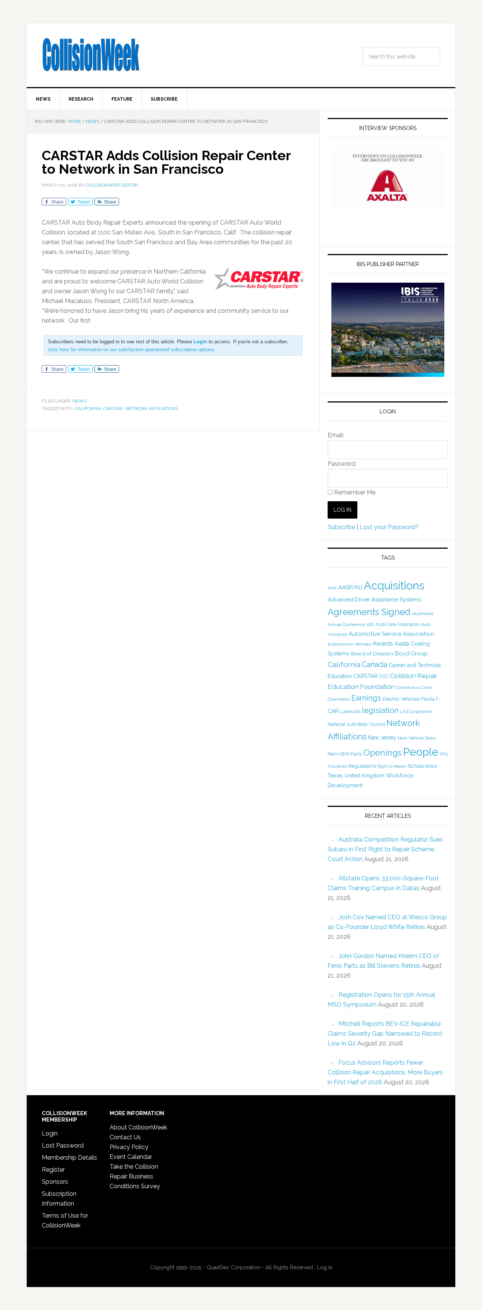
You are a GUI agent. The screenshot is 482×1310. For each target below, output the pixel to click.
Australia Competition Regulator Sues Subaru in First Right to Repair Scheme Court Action (385, 849)
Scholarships (422, 766)
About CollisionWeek (138, 1127)
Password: (342, 463)
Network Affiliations (151, 408)
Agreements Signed (369, 611)
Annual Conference (346, 624)
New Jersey (382, 738)
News (79, 401)
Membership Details (69, 1157)
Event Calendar (131, 1156)
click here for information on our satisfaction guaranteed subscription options (131, 349)
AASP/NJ (350, 587)
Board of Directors (372, 653)
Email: (336, 435)
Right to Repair (391, 766)
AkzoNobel (422, 613)
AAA (332, 588)
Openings (382, 753)
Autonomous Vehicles (349, 644)
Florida (428, 699)
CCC (383, 676)
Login (50, 1133)
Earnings (366, 697)
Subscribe (341, 527)
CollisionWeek (91, 55)
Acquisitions (394, 585)
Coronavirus (407, 687)
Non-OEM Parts (345, 754)
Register (53, 1169)
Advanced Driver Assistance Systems (374, 599)
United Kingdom (364, 776)
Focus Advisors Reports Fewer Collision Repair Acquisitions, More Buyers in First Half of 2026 (385, 1072)
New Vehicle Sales (417, 738)
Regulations (362, 766)
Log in (325, 1267)
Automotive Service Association (391, 634)
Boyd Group (411, 653)
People (420, 751)
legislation (380, 710)
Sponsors (55, 1181)
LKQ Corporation (416, 711)
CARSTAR (113, 408)
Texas (335, 775)
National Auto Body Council (356, 724)
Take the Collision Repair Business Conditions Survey (135, 1176)
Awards (382, 643)
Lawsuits (350, 711)
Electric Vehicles (401, 699)
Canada (374, 664)
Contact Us (125, 1137)
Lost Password (63, 1145)
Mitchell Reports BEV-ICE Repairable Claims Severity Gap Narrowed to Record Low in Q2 (385, 1033)
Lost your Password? (389, 527)
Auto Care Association (397, 624)
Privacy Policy (129, 1147)
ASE (370, 624)
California (88, 408)
